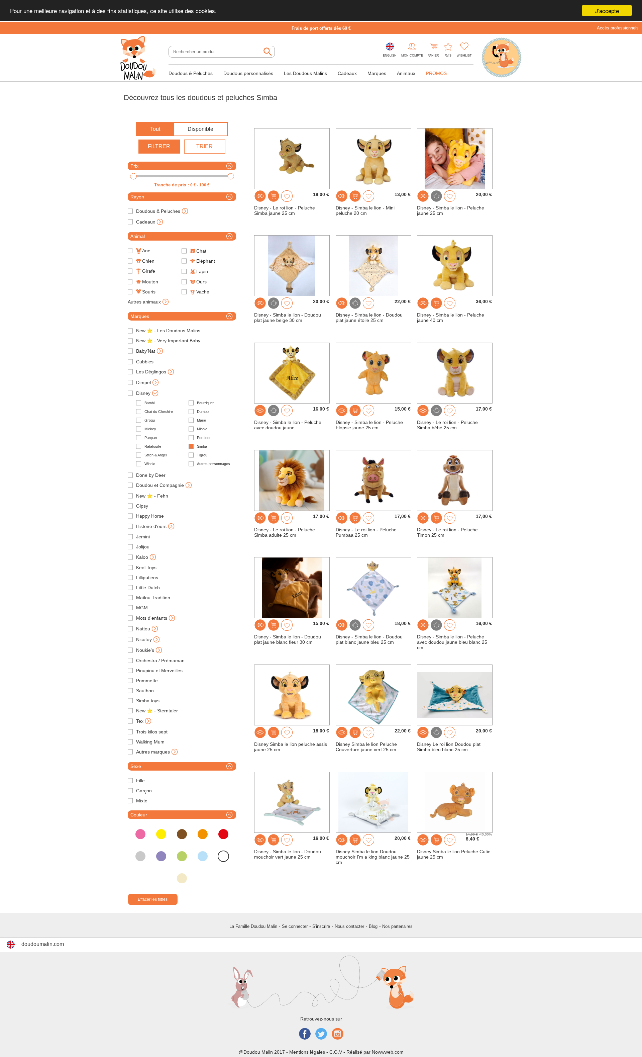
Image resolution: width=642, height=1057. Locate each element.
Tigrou (202, 455)
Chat (201, 251)
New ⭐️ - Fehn (152, 496)
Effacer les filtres (153, 899)
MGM (142, 607)
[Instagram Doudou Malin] (337, 1034)
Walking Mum (150, 741)
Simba (202, 446)
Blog (373, 926)
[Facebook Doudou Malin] (304, 1034)
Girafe (148, 271)
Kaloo (142, 557)
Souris (148, 291)
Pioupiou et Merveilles (159, 670)
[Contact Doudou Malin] (501, 58)
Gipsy (142, 506)
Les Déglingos (151, 371)
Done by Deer (151, 475)
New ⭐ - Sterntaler (157, 710)
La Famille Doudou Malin (253, 926)
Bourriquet (205, 403)
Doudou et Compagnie (160, 485)
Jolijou (142, 546)
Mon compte (412, 55)
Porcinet (203, 438)
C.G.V (335, 1052)
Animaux (406, 73)
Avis (448, 55)
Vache (202, 291)
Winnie (149, 464)
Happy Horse (150, 516)
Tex (139, 721)
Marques (376, 73)
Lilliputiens (147, 577)
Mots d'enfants (151, 618)
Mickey (150, 429)
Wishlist (464, 55)
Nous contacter (349, 926)
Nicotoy (144, 639)
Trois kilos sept (152, 731)
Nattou (143, 628)
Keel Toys (146, 567)
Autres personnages (213, 464)
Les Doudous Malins (305, 73)
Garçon (144, 790)
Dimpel (143, 382)
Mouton (150, 281)
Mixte (141, 800)
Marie (201, 420)
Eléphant (205, 261)
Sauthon (145, 690)
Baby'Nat (145, 351)
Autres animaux (144, 301)
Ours (201, 281)
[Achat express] (274, 196)
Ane (146, 250)
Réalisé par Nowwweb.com (375, 1052)
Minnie (202, 429)
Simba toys (147, 700)
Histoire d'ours (151, 526)
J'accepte (607, 10)
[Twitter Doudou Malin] (321, 1034)
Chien (148, 261)
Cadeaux (347, 73)
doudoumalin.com (42, 944)
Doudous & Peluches (191, 73)
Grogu (149, 420)
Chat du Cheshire (158, 412)
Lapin (202, 271)
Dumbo (203, 412)
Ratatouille (152, 446)
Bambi (149, 403)
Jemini (143, 536)
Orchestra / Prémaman (160, 660)
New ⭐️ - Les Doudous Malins (168, 330)
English (390, 55)
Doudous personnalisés (248, 73)
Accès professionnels (618, 27)
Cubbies (144, 361)
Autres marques (153, 752)
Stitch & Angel (155, 455)
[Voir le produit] (260, 196)
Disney (143, 393)
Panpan (150, 438)
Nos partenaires (397, 926)
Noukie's (145, 650)
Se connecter (295, 926)
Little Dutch (148, 587)
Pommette (147, 680)
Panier (433, 55)
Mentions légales (307, 1052)
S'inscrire (321, 926)
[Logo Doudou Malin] (140, 58)
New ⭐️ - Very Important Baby (168, 340)
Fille (140, 780)
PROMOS (436, 73)
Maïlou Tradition (153, 597)
